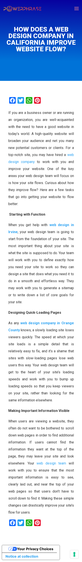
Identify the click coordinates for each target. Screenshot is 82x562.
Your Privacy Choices (35, 549)
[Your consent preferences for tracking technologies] (74, 554)
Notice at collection (21, 556)
